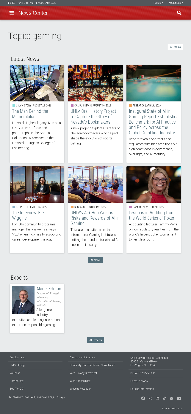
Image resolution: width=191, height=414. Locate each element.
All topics (175, 46)
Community (17, 380)
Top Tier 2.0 (17, 388)
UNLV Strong (17, 365)
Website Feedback (80, 388)
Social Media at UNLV (172, 408)
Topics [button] (157, 3)
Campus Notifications (83, 357)
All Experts (95, 340)
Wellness (15, 373)
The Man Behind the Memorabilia (37, 114)
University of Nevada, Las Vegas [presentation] (37, 3)
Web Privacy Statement (83, 373)
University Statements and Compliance (92, 365)
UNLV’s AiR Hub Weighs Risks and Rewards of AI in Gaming (95, 209)
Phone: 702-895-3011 (143, 373)
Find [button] (179, 13)
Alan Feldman (37, 308)
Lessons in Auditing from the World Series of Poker (153, 209)
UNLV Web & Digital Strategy (51, 397)
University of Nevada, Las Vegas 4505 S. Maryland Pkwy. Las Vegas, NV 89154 (149, 361)
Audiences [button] (175, 3)
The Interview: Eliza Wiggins (37, 209)
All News (95, 260)
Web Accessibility (80, 380)
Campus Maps (139, 381)
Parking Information (142, 388)
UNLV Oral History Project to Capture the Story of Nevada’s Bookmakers (95, 114)
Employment (17, 357)
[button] (11, 13)
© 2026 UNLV (16, 397)
